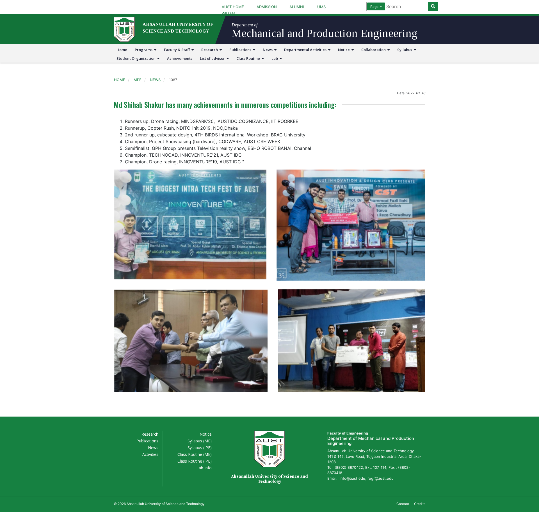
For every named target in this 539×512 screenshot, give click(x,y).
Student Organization (137, 58)
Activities (150, 454)
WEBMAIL (230, 13)
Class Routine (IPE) (194, 461)
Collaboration (374, 49)
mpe (137, 79)
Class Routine (249, 58)
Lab (275, 58)
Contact (402, 504)
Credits (419, 504)
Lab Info (204, 467)
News (268, 49)
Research (210, 49)
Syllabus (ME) (200, 441)
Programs (144, 49)
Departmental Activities (306, 49)
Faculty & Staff (177, 49)
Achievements (179, 58)
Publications (241, 49)
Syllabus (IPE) (200, 447)
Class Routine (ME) (194, 454)
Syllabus (405, 49)
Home (122, 49)
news (155, 79)
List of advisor (213, 58)
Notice (344, 49)
